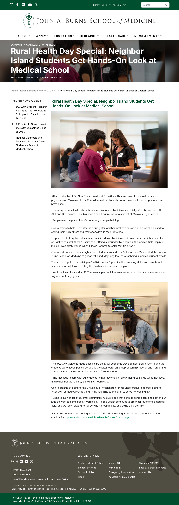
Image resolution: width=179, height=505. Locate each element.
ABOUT (22, 36)
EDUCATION (63, 36)
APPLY (41, 36)
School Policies (86, 472)
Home (14, 90)
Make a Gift (115, 463)
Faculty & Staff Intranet (152, 467)
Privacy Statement (21, 469)
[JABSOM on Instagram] (11, 5)
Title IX (81, 476)
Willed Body (115, 467)
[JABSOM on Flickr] (23, 5)
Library (96, 4)
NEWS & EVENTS (147, 36)
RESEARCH (88, 36)
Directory (106, 4)
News (42, 90)
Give (125, 4)
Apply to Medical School (91, 463)
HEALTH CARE (115, 36)
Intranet (118, 4)
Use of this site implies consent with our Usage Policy (39, 479)
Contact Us (145, 472)
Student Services (87, 467)
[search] (166, 4)
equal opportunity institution (59, 497)
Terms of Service (20, 474)
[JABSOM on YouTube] (30, 5)
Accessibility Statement (122, 476)
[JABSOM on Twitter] (37, 5)
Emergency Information (121, 472)
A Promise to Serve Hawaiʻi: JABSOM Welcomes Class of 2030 (32, 128)
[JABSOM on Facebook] (17, 5)
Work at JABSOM (148, 463)
